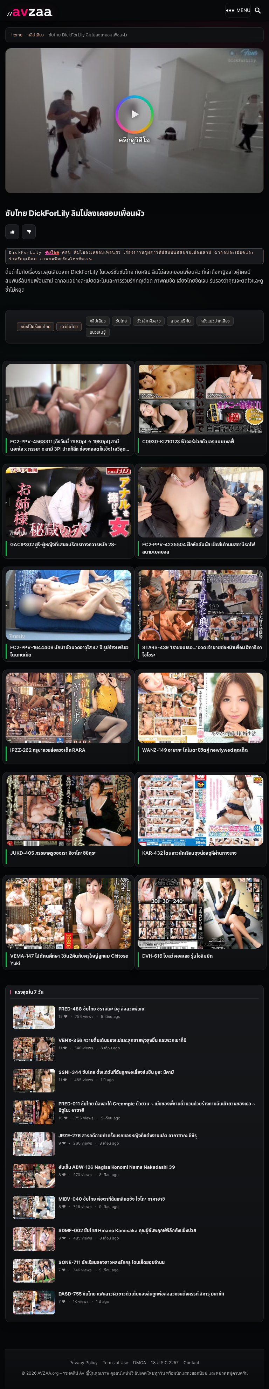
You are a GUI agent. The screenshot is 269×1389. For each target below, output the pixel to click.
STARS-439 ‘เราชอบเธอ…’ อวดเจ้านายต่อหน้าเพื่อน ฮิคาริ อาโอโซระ (202, 651)
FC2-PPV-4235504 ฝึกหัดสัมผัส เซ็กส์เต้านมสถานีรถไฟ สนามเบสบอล (198, 548)
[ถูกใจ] (12, 231)
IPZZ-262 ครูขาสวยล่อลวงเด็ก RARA (47, 750)
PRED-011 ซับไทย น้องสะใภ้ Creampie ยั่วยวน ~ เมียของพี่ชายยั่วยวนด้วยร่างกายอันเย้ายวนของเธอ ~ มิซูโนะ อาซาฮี (156, 1107)
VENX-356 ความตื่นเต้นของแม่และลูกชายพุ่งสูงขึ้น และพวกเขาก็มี (122, 1040)
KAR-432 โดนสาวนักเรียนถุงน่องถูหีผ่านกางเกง (189, 853)
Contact (191, 1362)
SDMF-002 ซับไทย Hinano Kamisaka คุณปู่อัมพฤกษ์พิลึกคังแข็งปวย (127, 1230)
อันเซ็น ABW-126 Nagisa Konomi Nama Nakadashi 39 (116, 1167)
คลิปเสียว (35, 34)
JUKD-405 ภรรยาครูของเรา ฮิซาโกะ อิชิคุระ (53, 853)
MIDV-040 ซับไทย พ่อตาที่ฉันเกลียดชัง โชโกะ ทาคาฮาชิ (111, 1199)
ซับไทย (121, 321)
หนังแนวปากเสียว (215, 321)
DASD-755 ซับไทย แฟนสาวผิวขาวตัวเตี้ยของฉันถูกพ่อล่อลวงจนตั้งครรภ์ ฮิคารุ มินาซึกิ (141, 1294)
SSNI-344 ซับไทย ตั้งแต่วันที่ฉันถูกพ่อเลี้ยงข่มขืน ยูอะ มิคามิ (116, 1072)
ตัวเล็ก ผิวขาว (148, 321)
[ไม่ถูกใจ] (29, 231)
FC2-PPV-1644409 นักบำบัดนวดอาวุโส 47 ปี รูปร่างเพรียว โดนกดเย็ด (69, 651)
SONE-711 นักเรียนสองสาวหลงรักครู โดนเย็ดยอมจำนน (111, 1262)
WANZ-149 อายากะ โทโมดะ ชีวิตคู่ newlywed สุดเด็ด (195, 750)
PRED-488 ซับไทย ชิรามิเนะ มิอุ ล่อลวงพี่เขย (101, 1009)
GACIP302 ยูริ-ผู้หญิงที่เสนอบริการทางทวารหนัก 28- (63, 544)
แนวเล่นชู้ (98, 332)
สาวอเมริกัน (181, 321)
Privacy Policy (83, 1362)
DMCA (139, 1362)
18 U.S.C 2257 (165, 1362)
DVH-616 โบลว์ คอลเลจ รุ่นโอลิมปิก (177, 956)
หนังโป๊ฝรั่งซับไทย (35, 326)
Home (16, 34)
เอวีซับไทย (69, 326)
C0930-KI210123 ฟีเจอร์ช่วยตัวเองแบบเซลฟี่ (188, 441)
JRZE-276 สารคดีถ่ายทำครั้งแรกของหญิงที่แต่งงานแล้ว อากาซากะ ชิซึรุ (127, 1135)
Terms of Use (115, 1362)
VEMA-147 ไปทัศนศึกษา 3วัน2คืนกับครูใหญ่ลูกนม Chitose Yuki (69, 959)
